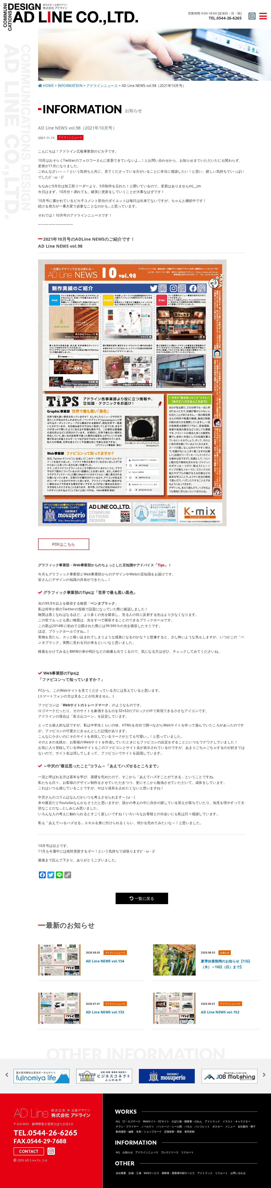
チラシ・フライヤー (127, 1126)
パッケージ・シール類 (169, 1126)
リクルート (187, 1152)
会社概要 (121, 1173)
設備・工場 (135, 1173)
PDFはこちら (63, 544)
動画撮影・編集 (125, 1131)
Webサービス (151, 1173)
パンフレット (202, 1126)
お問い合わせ (238, 1173)
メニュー (230, 1126)
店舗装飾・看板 (173, 1131)
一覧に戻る (143, 898)
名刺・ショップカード (149, 1131)
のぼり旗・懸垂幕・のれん (187, 1121)
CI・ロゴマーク (131, 1121)
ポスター (217, 1126)
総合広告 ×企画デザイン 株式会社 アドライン (71, 17)
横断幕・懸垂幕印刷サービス (178, 1173)
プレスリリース (169, 1152)
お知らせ (128, 1152)
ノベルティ (147, 1126)
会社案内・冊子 (247, 1126)
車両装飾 (189, 1131)
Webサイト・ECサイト (156, 1121)
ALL (118, 1121)
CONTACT (29, 1151)
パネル (188, 1126)
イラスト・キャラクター (236, 1121)
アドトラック (212, 1121)
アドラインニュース (146, 1152)
